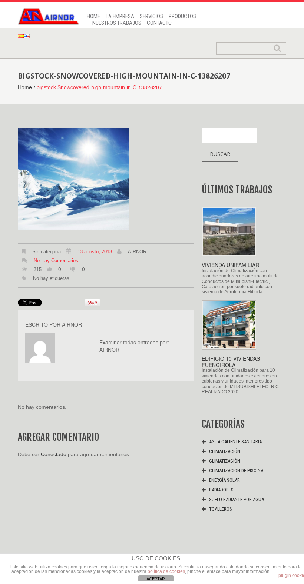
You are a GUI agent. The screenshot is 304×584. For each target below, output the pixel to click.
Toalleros (220, 509)
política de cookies (166, 571)
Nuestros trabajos (116, 23)
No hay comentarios (56, 260)
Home (93, 16)
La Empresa (120, 16)
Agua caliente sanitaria (235, 441)
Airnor (137, 251)
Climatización (224, 451)
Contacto (159, 23)
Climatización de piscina (236, 470)
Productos (182, 16)
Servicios (151, 16)
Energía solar (224, 480)
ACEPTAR (155, 579)
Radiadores (221, 490)
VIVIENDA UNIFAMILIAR (230, 264)
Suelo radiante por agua (236, 499)
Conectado (53, 454)
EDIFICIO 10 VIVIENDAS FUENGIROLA (231, 361)
